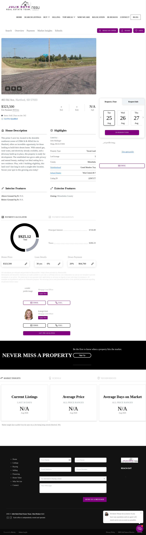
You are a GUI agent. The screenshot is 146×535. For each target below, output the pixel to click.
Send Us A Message (94, 499)
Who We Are (17, 481)
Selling (15, 470)
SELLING (56, 17)
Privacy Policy (110, 532)
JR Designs (112, 17)
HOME (19, 17)
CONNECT (124, 17)
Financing (16, 474)
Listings (15, 463)
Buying (15, 467)
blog (135, 17)
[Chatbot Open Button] (139, 528)
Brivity (13, 532)
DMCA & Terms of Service (126, 532)
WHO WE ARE (83, 17)
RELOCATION (98, 17)
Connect (16, 485)
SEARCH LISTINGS (32, 17)
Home (15, 459)
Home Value (17, 478)
